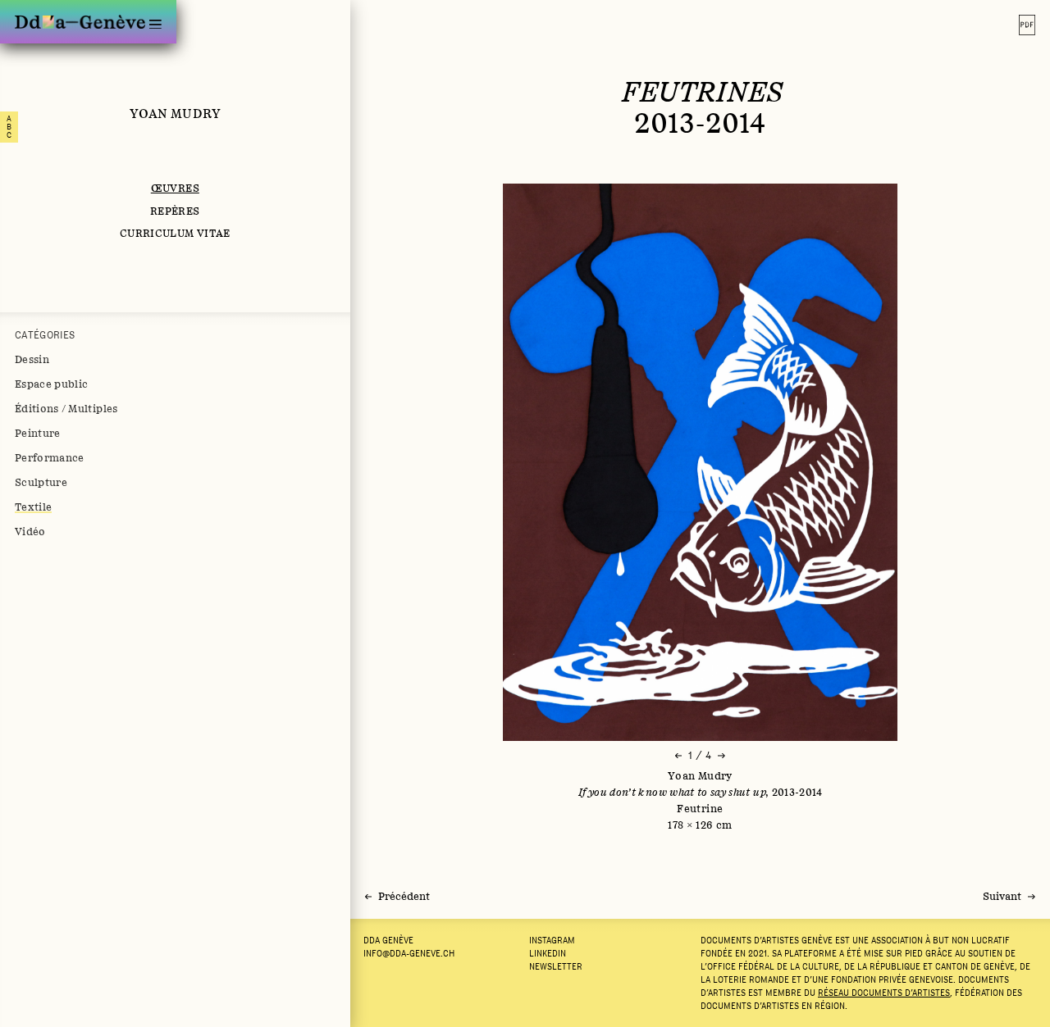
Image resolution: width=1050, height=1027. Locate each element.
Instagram (552, 940)
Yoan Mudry (175, 113)
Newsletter (555, 966)
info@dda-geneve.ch (408, 953)
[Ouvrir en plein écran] (700, 462)
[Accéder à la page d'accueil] (80, 22)
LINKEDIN (547, 953)
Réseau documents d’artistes (884, 992)
